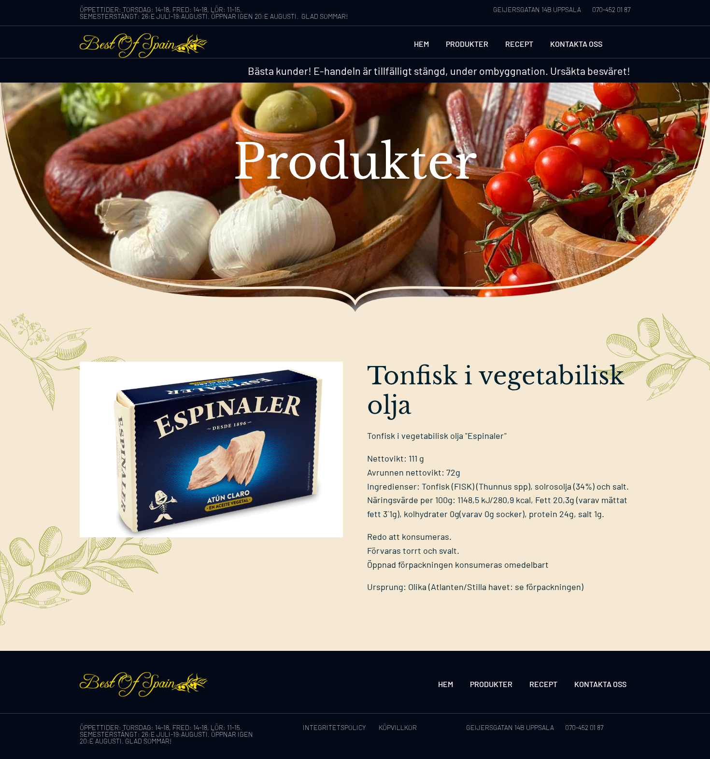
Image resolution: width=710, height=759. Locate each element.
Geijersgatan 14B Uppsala (537, 9)
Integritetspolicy (334, 727)
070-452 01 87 (611, 9)
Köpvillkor (398, 727)
